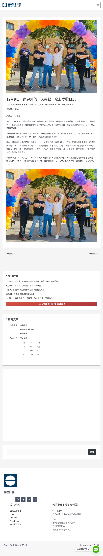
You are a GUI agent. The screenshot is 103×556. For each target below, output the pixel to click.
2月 (31, 343)
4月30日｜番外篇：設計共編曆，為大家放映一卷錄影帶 (29, 298)
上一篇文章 (9, 253)
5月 (31, 347)
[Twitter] (23, 499)
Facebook (14, 521)
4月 (24, 347)
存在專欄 (13, 325)
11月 (31, 355)
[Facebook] (17, 499)
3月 (38, 343)
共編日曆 (13, 338)
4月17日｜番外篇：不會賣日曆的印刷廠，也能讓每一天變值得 (32, 281)
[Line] (96, 549)
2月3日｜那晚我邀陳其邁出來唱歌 (20, 294)
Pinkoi (12, 514)
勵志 (17, 109)
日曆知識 (24, 333)
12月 (39, 355)
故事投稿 (24, 338)
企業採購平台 (15, 511)
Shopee (13, 518)
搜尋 (92, 452)
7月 (24, 350)
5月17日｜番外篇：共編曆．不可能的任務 (23, 285)
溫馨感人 (10, 109)
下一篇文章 (94, 253)
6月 (38, 347)
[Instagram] (29, 499)
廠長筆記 (24, 325)
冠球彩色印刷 (15, 524)
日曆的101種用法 (27, 329)
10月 (24, 355)
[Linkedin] (35, 499)
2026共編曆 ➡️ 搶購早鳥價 (51, 304)
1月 (24, 343)
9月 (38, 350)
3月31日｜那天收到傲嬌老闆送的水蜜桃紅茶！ (25, 290)
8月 (31, 350)
